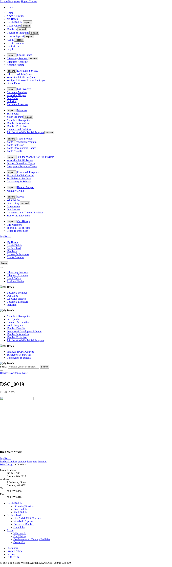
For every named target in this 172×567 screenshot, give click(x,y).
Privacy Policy (14, 551)
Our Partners (13, 209)
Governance (13, 206)
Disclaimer (12, 548)
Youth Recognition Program (21, 141)
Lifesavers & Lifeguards (19, 74)
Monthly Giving (15, 190)
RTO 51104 (13, 557)
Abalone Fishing (15, 64)
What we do (13, 200)
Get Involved (14, 25)
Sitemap (11, 554)
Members (12, 29)
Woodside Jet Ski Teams (20, 160)
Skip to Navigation (10, 1)
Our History (13, 203)
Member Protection (17, 126)
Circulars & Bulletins (18, 322)
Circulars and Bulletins (19, 129)
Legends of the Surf (17, 230)
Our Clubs (12, 98)
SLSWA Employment (18, 215)
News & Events (15, 15)
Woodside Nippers (16, 95)
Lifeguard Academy (17, 61)
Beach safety (20, 509)
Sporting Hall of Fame (18, 227)
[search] (1, 267)
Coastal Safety (14, 22)
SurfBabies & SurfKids (19, 178)
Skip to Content (29, 1)
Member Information (18, 123)
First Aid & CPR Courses (20, 175)
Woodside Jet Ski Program (21, 77)
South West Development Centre (24, 331)
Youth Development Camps (21, 148)
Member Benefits (16, 328)
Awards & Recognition (19, 120)
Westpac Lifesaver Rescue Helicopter (26, 80)
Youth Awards (14, 151)
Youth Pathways (15, 145)
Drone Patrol (13, 83)
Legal (10, 49)
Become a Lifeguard (17, 301)
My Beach (12, 18)
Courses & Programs (18, 32)
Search (3, 366)
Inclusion (11, 101)
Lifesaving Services (17, 58)
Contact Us (13, 46)
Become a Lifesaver (17, 104)
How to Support (15, 36)
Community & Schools (19, 181)
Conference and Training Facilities (25, 212)
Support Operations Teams (21, 163)
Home (10, 7)
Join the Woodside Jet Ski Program (25, 132)
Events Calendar (15, 43)
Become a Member (17, 92)
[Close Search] (1, 370)
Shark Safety (20, 512)
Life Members (14, 224)
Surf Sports (13, 113)
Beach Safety (14, 278)
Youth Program (15, 116)
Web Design (6, 464)
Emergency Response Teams (22, 166)
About (10, 39)
